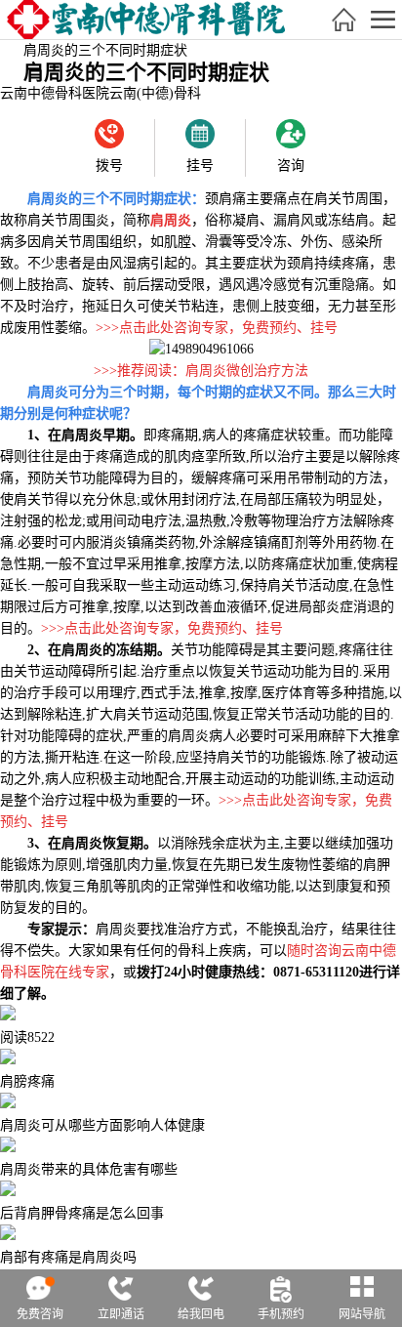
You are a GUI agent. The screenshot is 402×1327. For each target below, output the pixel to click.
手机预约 (281, 1314)
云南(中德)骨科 (155, 93)
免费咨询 (40, 1314)
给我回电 (201, 1314)
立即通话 (121, 1314)
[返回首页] (343, 19)
